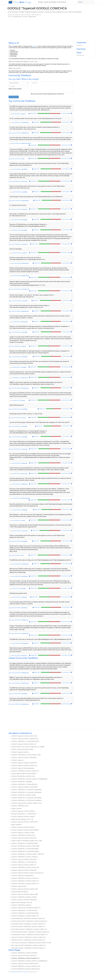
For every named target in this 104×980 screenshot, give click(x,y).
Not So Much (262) (66, 252)
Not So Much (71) (66, 191)
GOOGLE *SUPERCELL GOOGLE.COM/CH (24, 897)
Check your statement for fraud (52, 2)
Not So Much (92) (66, 683)
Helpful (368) (33, 145)
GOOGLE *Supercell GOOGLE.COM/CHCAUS (24, 738)
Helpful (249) (34, 277)
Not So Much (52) (66, 200)
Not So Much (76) (66, 122)
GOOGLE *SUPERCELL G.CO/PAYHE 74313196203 (26, 798)
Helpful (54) (38, 200)
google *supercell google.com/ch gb (21, 902)
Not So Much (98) (66, 300)
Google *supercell (16, 808)
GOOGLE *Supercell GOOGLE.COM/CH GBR (24, 889)
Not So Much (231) (66, 463)
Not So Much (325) (66, 520)
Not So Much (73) (66, 169)
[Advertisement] (52, 28)
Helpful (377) (33, 555)
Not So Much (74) (66, 311)
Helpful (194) (34, 448)
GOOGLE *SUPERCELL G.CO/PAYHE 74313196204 (26, 792)
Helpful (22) (42, 408)
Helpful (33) (39, 426)
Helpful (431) (33, 400)
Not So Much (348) (66, 145)
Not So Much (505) (66, 113)
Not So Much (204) (66, 448)
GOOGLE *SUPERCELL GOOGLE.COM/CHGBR (25, 846)
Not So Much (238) (66, 377)
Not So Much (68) (66, 332)
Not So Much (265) (66, 473)
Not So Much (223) (66, 290)
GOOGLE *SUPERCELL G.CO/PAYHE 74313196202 (26, 800)
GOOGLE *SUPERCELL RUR (19, 806)
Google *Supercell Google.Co (19, 891)
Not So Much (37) (66, 426)
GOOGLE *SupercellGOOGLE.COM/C (22, 749)
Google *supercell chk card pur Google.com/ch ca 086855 (27, 746)
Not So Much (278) (66, 588)
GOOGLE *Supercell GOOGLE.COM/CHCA (23, 838)
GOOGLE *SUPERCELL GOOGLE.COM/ (23, 835)
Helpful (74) (36, 191)
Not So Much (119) (66, 597)
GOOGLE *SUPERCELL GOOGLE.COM (22, 776)
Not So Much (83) (66, 132)
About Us (25, 971)
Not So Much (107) (66, 244)
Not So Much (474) (66, 417)
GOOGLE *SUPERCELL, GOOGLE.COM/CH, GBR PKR (27, 854)
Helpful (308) (33, 520)
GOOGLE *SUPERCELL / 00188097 (21, 781)
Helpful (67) (37, 332)
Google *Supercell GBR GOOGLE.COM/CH (23, 773)
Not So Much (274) (66, 346)
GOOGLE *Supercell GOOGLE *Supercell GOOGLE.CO (27, 873)
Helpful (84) (36, 229)
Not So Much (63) (66, 356)
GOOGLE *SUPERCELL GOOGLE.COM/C (23, 795)
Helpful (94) (36, 132)
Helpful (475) (33, 367)
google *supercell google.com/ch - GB (22, 819)
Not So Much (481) (66, 367)
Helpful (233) (34, 377)
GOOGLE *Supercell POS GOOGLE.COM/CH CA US (26, 803)
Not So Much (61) (66, 509)
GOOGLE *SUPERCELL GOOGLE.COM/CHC (24, 857)
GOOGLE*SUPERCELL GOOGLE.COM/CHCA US (25, 966)
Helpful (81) (36, 219)
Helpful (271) (33, 346)
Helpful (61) (37, 356)
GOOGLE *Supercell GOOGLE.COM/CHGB (23, 763)
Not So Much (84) (66, 541)
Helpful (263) (33, 252)
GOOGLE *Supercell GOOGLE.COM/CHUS (23, 757)
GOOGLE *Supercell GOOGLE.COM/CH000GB (25, 830)
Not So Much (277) (66, 483)
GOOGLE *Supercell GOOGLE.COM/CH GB (24, 736)
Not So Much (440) (66, 400)
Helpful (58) (37, 672)
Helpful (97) (36, 300)
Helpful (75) (36, 541)
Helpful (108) (35, 244)
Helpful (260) (33, 621)
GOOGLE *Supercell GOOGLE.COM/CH (23, 811)
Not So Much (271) (66, 209)
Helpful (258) (33, 588)
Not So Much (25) (66, 408)
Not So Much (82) (66, 703)
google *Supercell (16, 824)
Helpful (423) (33, 499)
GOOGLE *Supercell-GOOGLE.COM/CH (23, 827)
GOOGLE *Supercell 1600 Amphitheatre (22, 768)
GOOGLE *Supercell (17, 760)
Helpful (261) (33, 181)
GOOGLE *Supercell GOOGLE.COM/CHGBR (24, 787)
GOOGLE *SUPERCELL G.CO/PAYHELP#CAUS (25, 741)
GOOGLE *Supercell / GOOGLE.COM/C (22, 832)
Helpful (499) (33, 158)
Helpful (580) (33, 113)
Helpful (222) (34, 290)
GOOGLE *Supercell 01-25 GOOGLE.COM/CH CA (25, 908)
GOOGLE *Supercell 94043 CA (20, 752)
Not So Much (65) (66, 263)
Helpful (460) (33, 417)
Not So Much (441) (66, 499)
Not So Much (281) (66, 621)
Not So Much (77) (66, 436)
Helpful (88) (36, 122)
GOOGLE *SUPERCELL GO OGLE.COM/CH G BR (26, 755)
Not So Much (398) (66, 555)
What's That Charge (17, 971)
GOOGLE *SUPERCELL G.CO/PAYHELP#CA (24, 910)
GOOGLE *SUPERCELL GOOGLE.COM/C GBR (25, 867)
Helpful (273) (33, 209)
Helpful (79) (36, 169)
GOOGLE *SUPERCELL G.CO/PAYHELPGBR (24, 843)
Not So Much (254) (66, 181)
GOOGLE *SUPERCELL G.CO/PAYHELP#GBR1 (25, 851)
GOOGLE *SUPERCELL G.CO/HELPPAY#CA (24, 784)
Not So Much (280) (66, 576)
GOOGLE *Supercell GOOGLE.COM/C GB (23, 744)
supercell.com (80, 55)
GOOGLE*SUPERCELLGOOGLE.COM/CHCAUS (25, 969)
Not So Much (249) (66, 277)
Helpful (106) (35, 597)
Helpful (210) (34, 655)
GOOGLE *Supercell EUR (18, 886)
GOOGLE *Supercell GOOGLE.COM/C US (23, 865)
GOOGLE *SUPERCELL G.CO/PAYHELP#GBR (24, 848)
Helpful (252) (33, 473)
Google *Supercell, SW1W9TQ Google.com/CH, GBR (26, 840)
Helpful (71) (36, 436)
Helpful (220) (34, 463)
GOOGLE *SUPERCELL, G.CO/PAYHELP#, (23, 814)
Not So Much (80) (66, 219)
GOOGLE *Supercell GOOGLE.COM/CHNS (23, 870)
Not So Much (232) (66, 655)
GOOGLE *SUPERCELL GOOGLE (21, 905)
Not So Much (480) (66, 158)
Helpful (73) (36, 311)
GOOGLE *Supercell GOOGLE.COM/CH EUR (24, 822)
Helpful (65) (37, 263)
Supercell (34, 46)
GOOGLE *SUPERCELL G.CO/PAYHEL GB (23, 862)
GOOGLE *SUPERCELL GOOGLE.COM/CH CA (25, 771)
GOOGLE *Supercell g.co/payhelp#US (22, 875)
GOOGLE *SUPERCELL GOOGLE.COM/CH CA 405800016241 (29, 779)
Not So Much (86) (66, 643)
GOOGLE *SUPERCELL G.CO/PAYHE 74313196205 (26, 789)
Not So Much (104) (66, 530)
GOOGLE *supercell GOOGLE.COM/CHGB (23, 859)
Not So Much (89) (66, 693)
